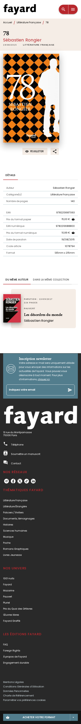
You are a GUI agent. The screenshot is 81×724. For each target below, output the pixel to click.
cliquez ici (44, 379)
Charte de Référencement (18, 695)
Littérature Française (29, 22)
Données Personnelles (16, 691)
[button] (38, 45)
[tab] (10, 175)
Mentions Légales (13, 682)
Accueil (7, 22)
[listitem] (6, 481)
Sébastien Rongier (22, 40)
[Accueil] (19, 9)
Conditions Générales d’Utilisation (23, 686)
